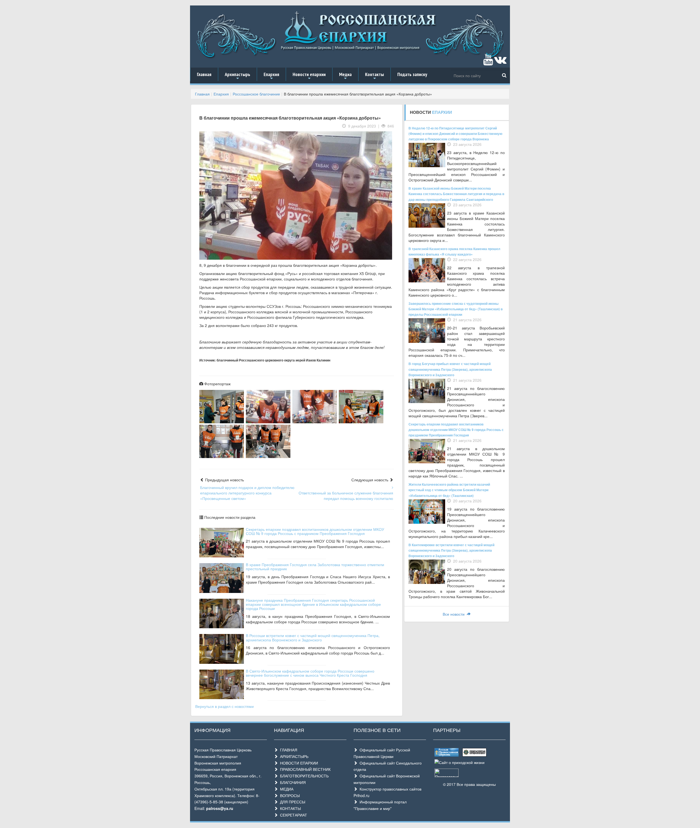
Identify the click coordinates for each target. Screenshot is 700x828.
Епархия (271, 76)
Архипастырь (237, 76)
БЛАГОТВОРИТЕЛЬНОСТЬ (303, 775)
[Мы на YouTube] (488, 62)
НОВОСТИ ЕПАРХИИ (298, 763)
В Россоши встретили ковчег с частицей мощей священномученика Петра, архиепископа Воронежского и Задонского (313, 637)
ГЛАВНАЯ (287, 749)
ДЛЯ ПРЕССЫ (291, 801)
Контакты (374, 76)
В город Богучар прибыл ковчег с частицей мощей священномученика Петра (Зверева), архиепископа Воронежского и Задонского (450, 369)
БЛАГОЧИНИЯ (292, 782)
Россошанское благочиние (256, 94)
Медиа (345, 76)
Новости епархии (309, 76)
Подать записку (412, 74)
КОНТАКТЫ (289, 808)
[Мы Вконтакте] (500, 62)
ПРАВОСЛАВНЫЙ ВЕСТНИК (304, 769)
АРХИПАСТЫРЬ (293, 756)
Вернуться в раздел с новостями (224, 706)
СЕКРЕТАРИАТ (292, 815)
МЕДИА (285, 789)
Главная (204, 74)
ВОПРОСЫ (289, 795)
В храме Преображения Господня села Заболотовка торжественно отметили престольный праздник (315, 566)
